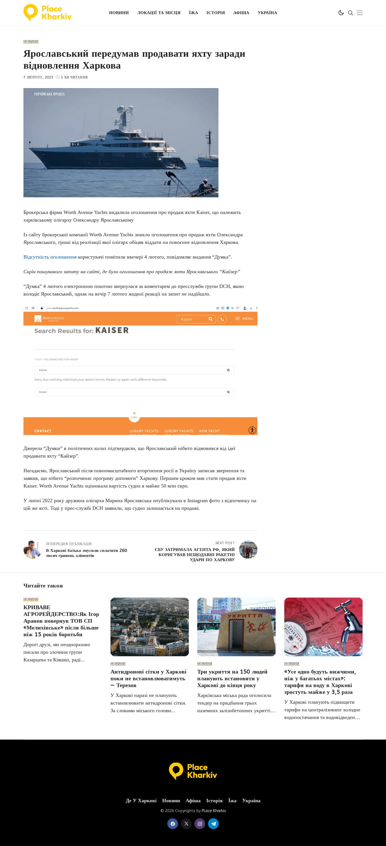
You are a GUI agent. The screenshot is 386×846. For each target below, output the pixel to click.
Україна (251, 801)
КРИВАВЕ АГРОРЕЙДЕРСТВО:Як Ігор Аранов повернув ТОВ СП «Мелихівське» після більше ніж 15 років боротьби (61, 621)
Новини (171, 801)
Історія (214, 801)
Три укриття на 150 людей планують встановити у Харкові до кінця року (232, 678)
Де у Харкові (141, 801)
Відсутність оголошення (50, 257)
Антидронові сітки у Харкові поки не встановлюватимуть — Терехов (148, 678)
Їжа (232, 801)
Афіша (193, 801)
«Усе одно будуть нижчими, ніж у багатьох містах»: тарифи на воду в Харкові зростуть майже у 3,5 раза (320, 681)
